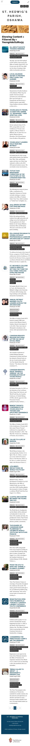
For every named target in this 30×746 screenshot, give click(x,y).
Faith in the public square (17, 249)
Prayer (13, 279)
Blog (12, 53)
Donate (15, 2)
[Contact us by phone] (28, 2)
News (12, 121)
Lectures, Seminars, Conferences (19, 55)
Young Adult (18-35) (16, 57)
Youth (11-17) (14, 315)
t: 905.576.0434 (15, 723)
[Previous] (10, 708)
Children (13, 85)
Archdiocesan (20, 53)
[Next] (20, 708)
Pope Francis (14, 544)
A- (24, 6)
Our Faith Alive (14, 309)
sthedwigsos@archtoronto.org (15, 725)
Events (13, 283)
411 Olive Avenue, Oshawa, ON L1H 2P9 (15, 721)
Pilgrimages (14, 184)
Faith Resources (15, 683)
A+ (21, 6)
